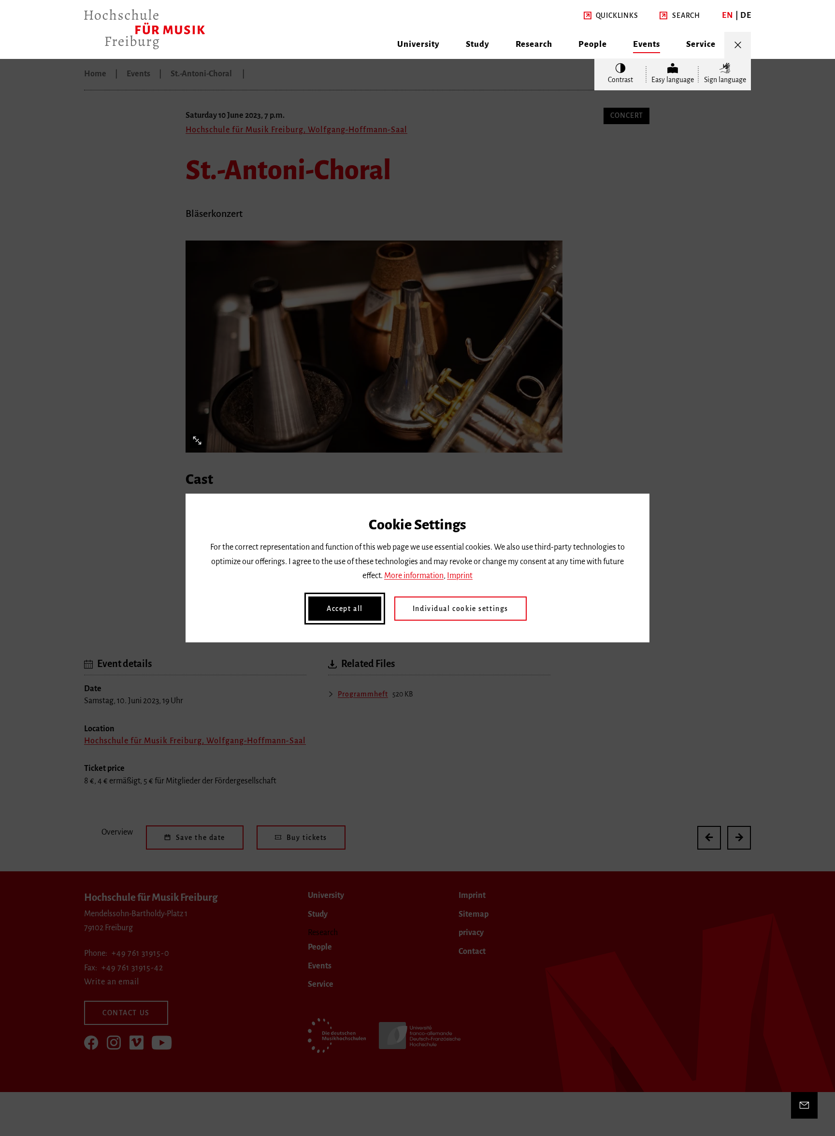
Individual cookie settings (460, 608)
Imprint (460, 575)
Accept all (345, 608)
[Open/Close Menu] (737, 45)
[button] (611, 16)
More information (414, 575)
